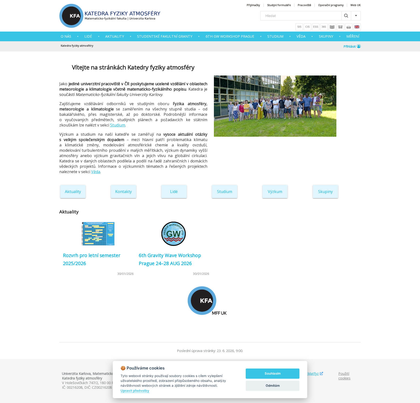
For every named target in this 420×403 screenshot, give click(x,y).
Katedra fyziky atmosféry (77, 45)
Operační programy (331, 5)
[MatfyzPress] (348, 27)
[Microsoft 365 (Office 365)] (324, 27)
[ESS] (315, 27)
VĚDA (301, 36)
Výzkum (275, 191)
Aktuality (73, 191)
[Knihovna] (332, 27)
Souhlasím (273, 373)
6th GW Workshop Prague (230, 36)
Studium (117, 125)
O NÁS (66, 36)
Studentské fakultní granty (164, 36)
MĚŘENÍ (352, 36)
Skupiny (325, 191)
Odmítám (273, 385)
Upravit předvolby (135, 391)
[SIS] (299, 27)
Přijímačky (253, 5)
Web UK (355, 5)
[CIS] (307, 27)
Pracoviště (304, 5)
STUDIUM (275, 36)
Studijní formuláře (279, 5)
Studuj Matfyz (307, 373)
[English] (357, 27)
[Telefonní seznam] (340, 27)
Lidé (88, 36)
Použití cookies (344, 375)
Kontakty (123, 191)
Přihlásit (350, 46)
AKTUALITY (114, 36)
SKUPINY (326, 36)
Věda (95, 171)
